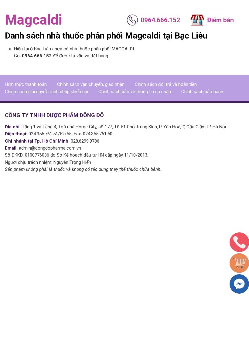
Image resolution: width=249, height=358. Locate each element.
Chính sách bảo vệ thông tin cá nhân (134, 91)
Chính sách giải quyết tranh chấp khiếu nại (46, 91)
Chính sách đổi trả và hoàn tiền (166, 84)
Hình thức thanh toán (26, 84)
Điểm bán (220, 20)
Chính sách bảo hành (202, 91)
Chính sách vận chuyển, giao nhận (90, 84)
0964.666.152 (160, 20)
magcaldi (33, 20)
